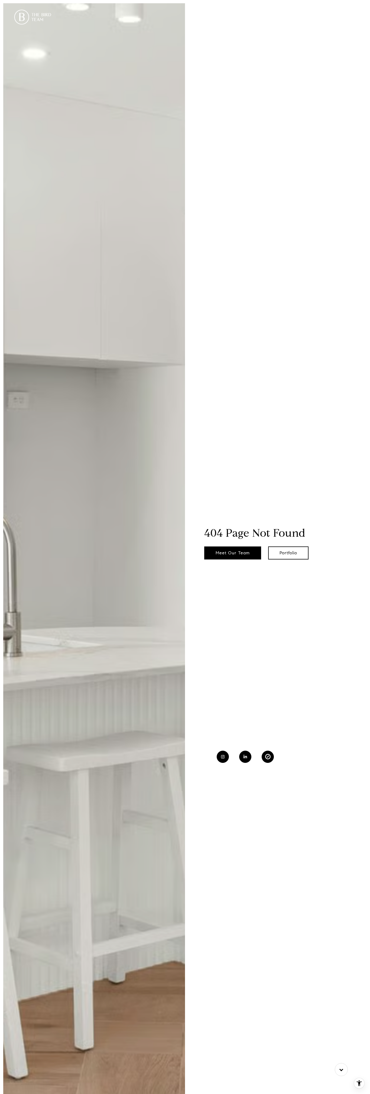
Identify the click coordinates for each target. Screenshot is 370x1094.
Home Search (280, 17)
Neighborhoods (243, 17)
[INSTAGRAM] (223, 757)
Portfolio (211, 17)
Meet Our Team (233, 552)
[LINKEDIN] (245, 757)
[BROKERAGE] (268, 757)
